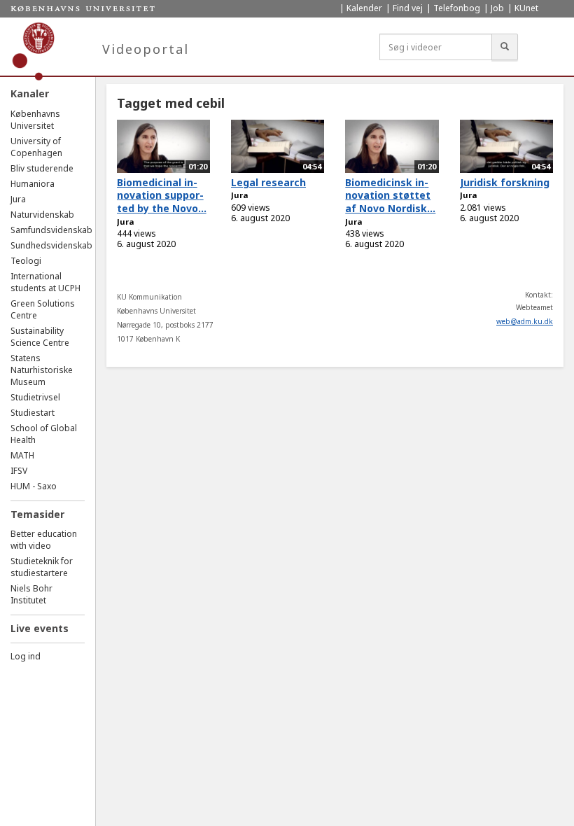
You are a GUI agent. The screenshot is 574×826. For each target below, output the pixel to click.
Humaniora (32, 184)
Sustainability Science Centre (39, 337)
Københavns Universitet (35, 120)
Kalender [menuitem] (364, 8)
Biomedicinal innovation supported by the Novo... (161, 195)
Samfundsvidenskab (51, 230)
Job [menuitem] (497, 8)
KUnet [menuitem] (526, 8)
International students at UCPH (45, 282)
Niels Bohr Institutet (31, 594)
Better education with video (43, 540)
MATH (22, 455)
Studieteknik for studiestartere (41, 567)
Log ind (25, 656)
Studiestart (32, 413)
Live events (39, 628)
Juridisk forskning (505, 182)
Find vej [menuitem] (408, 8)
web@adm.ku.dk (524, 321)
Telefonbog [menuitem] (456, 8)
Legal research (268, 182)
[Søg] (504, 47)
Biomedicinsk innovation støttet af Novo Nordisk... (390, 195)
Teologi (25, 261)
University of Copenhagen (36, 147)
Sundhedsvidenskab (51, 245)
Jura (18, 199)
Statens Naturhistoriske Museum (41, 370)
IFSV (18, 471)
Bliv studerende (42, 168)
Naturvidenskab (42, 214)
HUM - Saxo (33, 486)
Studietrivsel (35, 397)
